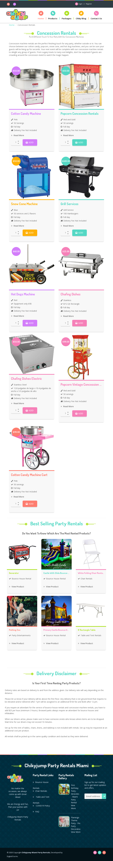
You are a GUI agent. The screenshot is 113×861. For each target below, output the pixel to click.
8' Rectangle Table (86, 630)
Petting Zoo (14, 630)
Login (80, 4)
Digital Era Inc (12, 856)
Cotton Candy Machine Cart (29, 475)
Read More (18, 135)
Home (11, 25)
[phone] (15, 4)
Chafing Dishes (70, 294)
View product (17, 586)
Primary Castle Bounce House (56, 630)
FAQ (37, 811)
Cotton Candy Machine (26, 113)
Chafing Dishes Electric (26, 378)
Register (89, 4)
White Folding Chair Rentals (91, 573)
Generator (14, 573)
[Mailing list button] (104, 796)
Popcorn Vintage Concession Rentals (81, 384)
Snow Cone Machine (24, 204)
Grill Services (69, 204)
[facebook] (99, 852)
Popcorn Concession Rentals (80, 113)
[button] (41, 15)
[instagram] (8, 4)
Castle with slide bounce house (56, 573)
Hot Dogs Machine (23, 294)
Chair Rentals (41, 791)
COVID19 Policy (42, 805)
